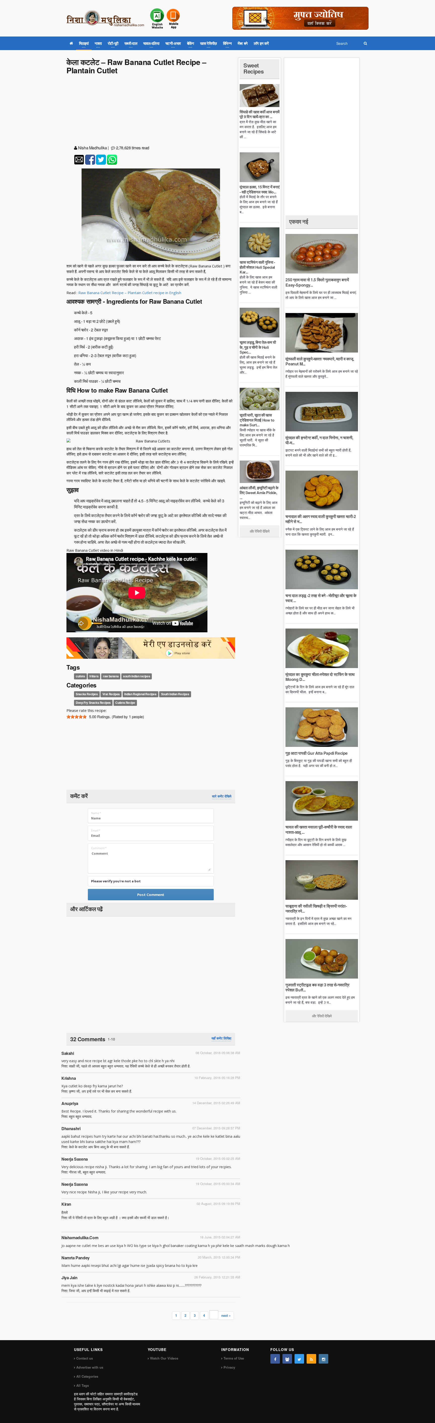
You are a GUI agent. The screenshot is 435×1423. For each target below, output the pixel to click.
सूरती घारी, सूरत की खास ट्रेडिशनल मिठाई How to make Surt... (257, 420)
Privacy (229, 1367)
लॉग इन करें (261, 43)
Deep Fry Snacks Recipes (93, 702)
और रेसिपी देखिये (260, 531)
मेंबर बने (243, 43)
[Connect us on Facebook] (275, 1359)
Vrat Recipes (111, 694)
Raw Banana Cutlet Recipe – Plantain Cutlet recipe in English (129, 292)
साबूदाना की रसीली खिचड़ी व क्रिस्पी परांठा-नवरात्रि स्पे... (316, 908)
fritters (93, 676)
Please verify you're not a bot (116, 881)
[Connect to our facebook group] (287, 1359)
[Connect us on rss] (311, 1359)
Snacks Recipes (87, 694)
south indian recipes (136, 676)
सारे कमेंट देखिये (221, 796)
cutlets (80, 676)
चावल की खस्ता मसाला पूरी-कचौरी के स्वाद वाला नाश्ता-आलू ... (318, 829)
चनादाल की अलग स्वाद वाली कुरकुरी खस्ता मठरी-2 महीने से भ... (320, 518)
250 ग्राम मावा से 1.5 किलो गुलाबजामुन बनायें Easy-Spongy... (317, 282)
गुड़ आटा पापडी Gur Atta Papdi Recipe (316, 753)
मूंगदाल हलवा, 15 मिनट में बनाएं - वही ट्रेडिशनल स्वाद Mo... (259, 189)
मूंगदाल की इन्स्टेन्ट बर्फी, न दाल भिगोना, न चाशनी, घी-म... (319, 440)
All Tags (82, 1385)
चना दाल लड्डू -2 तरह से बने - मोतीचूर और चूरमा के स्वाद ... (320, 598)
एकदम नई (298, 221)
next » (226, 1315)
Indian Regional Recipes (140, 694)
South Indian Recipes (175, 694)
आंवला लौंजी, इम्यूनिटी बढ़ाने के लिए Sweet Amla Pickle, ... (259, 492)
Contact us (84, 1358)
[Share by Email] (79, 160)
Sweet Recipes (253, 68)
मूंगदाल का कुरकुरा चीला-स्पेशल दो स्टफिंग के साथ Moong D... (320, 676)
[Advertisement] (151, 110)
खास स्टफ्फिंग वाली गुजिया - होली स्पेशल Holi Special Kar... (257, 267)
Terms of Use (234, 1358)
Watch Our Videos (164, 1358)
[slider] (76, 717)
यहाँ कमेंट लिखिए (221, 1038)
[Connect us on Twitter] (299, 1359)
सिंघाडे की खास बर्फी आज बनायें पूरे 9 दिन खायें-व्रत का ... (259, 114)
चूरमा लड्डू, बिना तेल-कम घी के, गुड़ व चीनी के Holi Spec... (258, 347)
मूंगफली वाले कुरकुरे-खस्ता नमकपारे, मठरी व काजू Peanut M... (319, 361)
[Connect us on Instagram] (323, 1359)
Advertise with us (89, 1367)
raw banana (111, 676)
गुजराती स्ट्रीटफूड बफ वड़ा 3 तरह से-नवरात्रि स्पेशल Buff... (317, 987)
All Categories (87, 1376)
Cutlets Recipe (125, 702)
